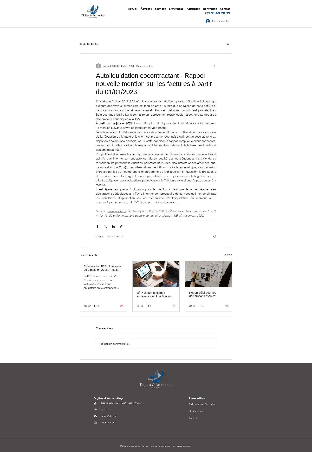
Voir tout (228, 254)
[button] (176, 8)
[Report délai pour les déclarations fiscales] (208, 274)
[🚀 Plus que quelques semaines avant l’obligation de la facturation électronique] (156, 274)
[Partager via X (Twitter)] (105, 226)
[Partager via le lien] (121, 226)
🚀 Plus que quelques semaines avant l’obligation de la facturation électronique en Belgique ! (155, 294)
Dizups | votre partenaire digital (156, 445)
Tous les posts (89, 44)
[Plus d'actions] (214, 66)
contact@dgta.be (108, 416)
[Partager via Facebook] (97, 226)
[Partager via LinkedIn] (113, 226)
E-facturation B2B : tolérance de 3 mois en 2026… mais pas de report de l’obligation (102, 268)
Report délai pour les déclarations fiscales (202, 294)
